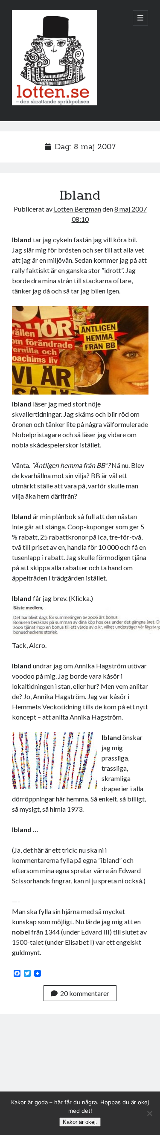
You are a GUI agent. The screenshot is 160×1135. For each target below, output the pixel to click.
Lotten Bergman (77, 209)
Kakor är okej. (80, 1122)
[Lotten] (54, 103)
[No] (149, 1113)
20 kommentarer (84, 993)
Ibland (80, 196)
